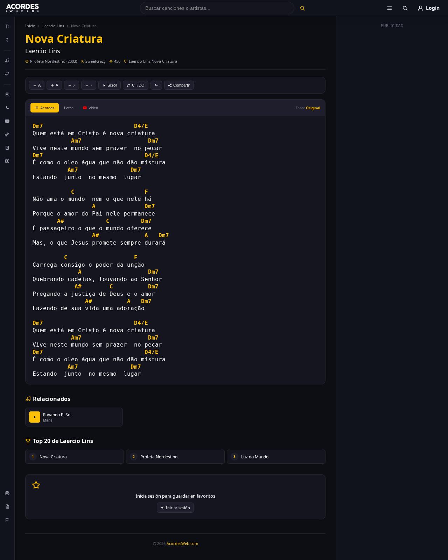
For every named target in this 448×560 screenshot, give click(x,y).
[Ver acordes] (7, 147)
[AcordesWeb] (31, 8)
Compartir (181, 85)
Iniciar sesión (178, 507)
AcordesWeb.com (182, 543)
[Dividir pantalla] (7, 161)
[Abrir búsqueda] (405, 8)
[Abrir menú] (389, 8)
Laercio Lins (53, 25)
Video (93, 108)
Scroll (112, 85)
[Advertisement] (392, 136)
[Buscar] (302, 8)
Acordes (47, 108)
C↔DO (138, 85)
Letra (69, 107)
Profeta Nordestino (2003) (53, 61)
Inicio (30, 25)
